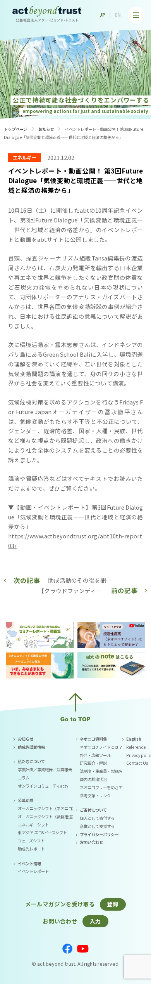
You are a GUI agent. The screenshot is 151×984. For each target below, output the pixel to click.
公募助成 (25, 800)
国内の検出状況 (93, 779)
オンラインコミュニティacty (43, 786)
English (133, 739)
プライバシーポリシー (99, 834)
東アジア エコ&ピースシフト (42, 832)
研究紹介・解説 (93, 763)
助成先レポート (31, 849)
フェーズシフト (31, 840)
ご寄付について (93, 810)
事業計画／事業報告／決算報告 (45, 769)
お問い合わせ (91, 842)
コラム (23, 778)
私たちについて (31, 761)
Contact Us (137, 763)
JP (102, 14)
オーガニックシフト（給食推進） (47, 816)
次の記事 (27, 580)
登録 (112, 904)
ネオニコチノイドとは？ (101, 747)
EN (118, 14)
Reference (136, 747)
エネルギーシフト (33, 825)
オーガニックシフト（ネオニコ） (47, 808)
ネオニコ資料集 (93, 739)
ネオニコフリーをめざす (101, 787)
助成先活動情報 (31, 747)
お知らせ (46, 129)
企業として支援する (97, 826)
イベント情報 (29, 863)
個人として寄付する (97, 818)
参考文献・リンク (95, 795)
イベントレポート (33, 871)
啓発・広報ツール (95, 755)
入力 (95, 921)
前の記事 (124, 590)
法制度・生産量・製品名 (101, 771)
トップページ (15, 129)
